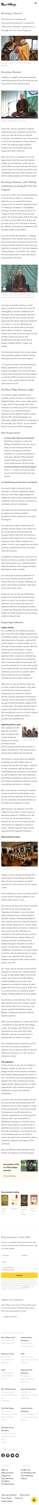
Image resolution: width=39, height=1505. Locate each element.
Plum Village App (27, 1476)
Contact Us (18, 1498)
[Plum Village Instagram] (8, 1455)
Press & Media (6, 1498)
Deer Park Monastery (28, 1389)
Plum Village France (8, 1337)
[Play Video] (19, 104)
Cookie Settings (6, 1501)
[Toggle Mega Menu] (34, 1500)
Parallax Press (25, 1470)
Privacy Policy (25, 1495)
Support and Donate (10, 1316)
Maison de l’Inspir (7, 1354)
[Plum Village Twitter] (12, 1455)
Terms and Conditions (9, 1495)
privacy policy (25, 1287)
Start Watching (11, 1176)
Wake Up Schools (7, 1473)
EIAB (3, 1370)
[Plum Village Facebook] (3, 1455)
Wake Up (4, 1470)
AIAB (22, 1354)
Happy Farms (6, 1476)
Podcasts (24, 1478)
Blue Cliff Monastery (8, 1389)
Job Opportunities (7, 1484)
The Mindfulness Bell (28, 1473)
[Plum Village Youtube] (17, 1455)
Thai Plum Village (7, 1408)
